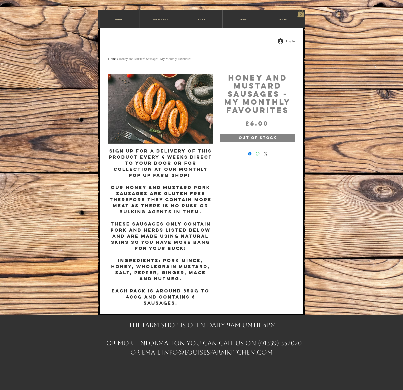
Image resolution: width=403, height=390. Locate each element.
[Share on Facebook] (249, 153)
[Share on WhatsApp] (257, 153)
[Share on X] (265, 153)
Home (112, 58)
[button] (300, 13)
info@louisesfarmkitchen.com (217, 352)
